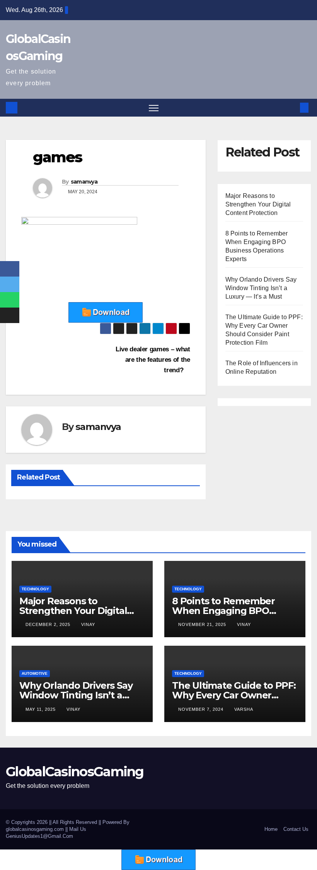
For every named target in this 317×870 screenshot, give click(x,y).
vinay (88, 624)
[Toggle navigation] (153, 108)
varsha (243, 709)
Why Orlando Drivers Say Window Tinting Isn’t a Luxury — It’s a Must (261, 288)
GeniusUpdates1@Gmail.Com (39, 836)
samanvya (84, 181)
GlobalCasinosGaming (75, 771)
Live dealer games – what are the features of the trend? (153, 359)
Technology (35, 589)
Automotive (35, 673)
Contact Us (295, 829)
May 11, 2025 (41, 709)
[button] (292, 107)
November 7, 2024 (201, 709)
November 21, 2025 (203, 624)
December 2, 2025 (49, 624)
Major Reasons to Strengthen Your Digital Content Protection (258, 204)
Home (271, 829)
